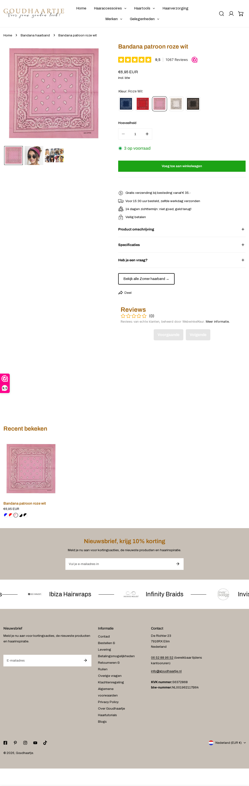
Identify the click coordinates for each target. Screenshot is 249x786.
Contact (104, 636)
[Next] (95, 94)
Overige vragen (110, 676)
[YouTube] (35, 742)
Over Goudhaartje (111, 708)
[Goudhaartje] (33, 13)
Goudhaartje (24, 753)
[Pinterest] (15, 742)
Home (7, 35)
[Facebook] (5, 742)
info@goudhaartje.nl (166, 671)
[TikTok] (45, 742)
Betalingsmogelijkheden (116, 656)
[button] (241, 13)
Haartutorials (107, 715)
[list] (54, 94)
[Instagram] (25, 742)
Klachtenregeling (111, 682)
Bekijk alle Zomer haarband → (146, 279)
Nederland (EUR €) (228, 743)
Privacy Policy (108, 702)
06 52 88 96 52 (162, 657)
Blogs (102, 721)
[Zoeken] (221, 13)
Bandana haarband (35, 35)
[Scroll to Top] (240, 760)
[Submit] (177, 563)
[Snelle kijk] (55, 491)
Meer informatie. (218, 321)
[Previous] (13, 94)
